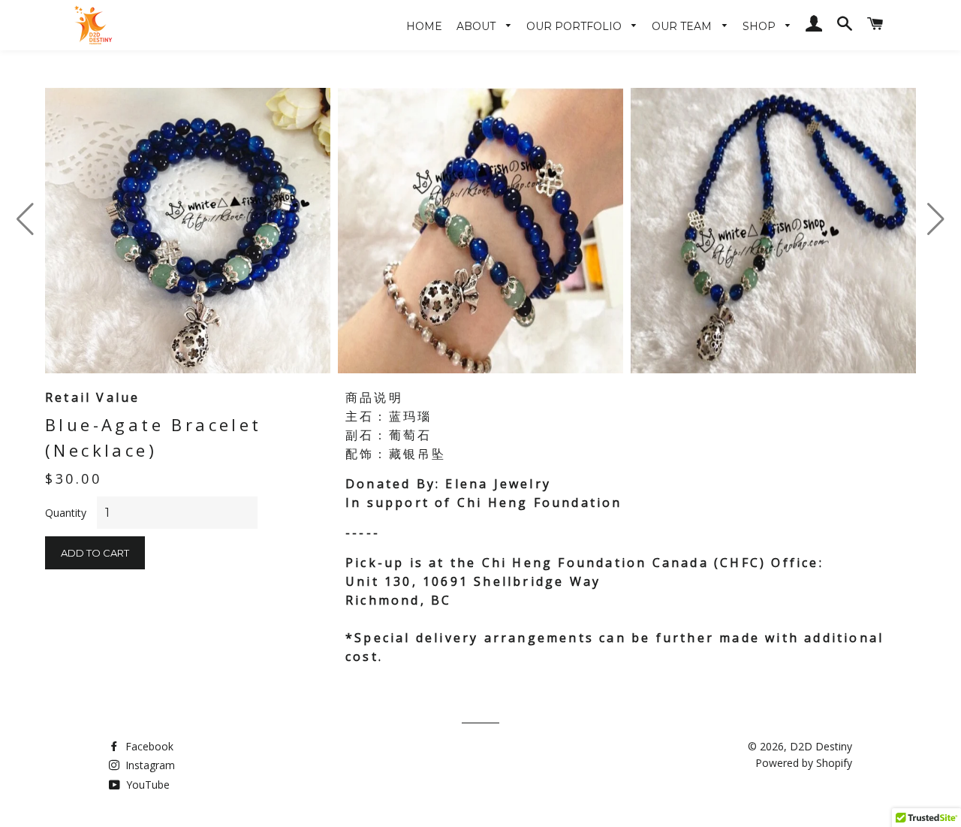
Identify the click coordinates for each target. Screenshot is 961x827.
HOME (424, 26)
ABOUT (477, 26)
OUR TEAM (683, 26)
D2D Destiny (821, 746)
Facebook (147, 746)
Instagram (148, 765)
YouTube (146, 784)
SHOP (761, 26)
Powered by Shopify (803, 763)
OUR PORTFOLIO (575, 26)
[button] (936, 219)
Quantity (65, 513)
